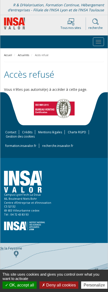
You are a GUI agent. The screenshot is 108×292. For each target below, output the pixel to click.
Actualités (23, 55)
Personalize (94, 285)
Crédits (27, 132)
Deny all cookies (60, 285)
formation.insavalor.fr (20, 146)
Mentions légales (50, 132)
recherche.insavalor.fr (57, 146)
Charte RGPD (77, 132)
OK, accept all (21, 285)
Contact (10, 132)
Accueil (8, 55)
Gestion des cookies (20, 136)
